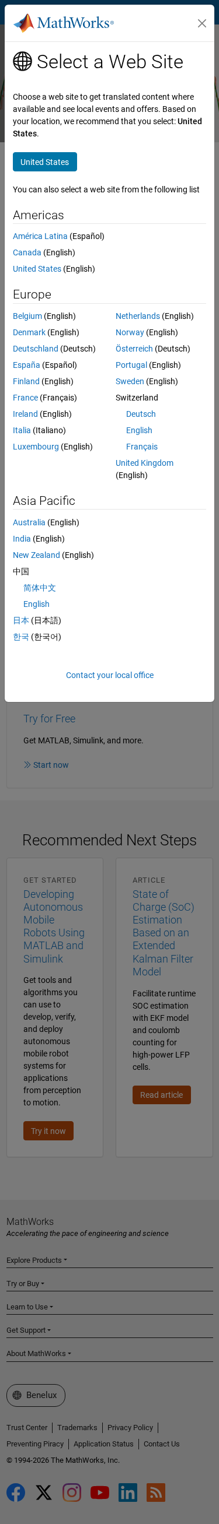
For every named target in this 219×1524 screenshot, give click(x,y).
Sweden (130, 381)
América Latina (40, 236)
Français (142, 446)
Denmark (29, 332)
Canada (27, 252)
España (26, 365)
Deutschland (35, 348)
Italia (22, 430)
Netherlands (138, 316)
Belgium (27, 316)
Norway (130, 332)
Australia (29, 522)
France (25, 397)
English (139, 430)
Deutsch (141, 414)
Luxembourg (36, 446)
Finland (26, 381)
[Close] (202, 23)
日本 (21, 620)
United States (37, 268)
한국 (21, 636)
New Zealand (36, 555)
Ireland (25, 414)
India (22, 538)
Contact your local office (110, 675)
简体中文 (39, 587)
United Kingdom (144, 463)
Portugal (131, 365)
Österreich (134, 348)
